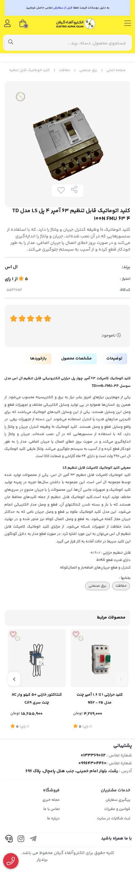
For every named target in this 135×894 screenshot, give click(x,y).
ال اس (11, 267)
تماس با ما (51, 809)
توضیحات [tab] (114, 358)
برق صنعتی (88, 70)
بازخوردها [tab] (38, 358)
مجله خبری (51, 800)
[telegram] (33, 839)
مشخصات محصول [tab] (76, 358)
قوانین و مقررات (117, 809)
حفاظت (64, 70)
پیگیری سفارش (117, 800)
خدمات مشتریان (115, 790)
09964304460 (92, 763)
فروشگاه (51, 790)
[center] (10, 43)
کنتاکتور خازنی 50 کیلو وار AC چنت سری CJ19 (37, 699)
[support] (9, 839)
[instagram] (21, 839)
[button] (121, 679)
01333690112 (93, 755)
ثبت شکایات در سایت (113, 819)
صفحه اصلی (116, 70)
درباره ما (53, 819)
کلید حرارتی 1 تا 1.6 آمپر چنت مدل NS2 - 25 (100, 699)
